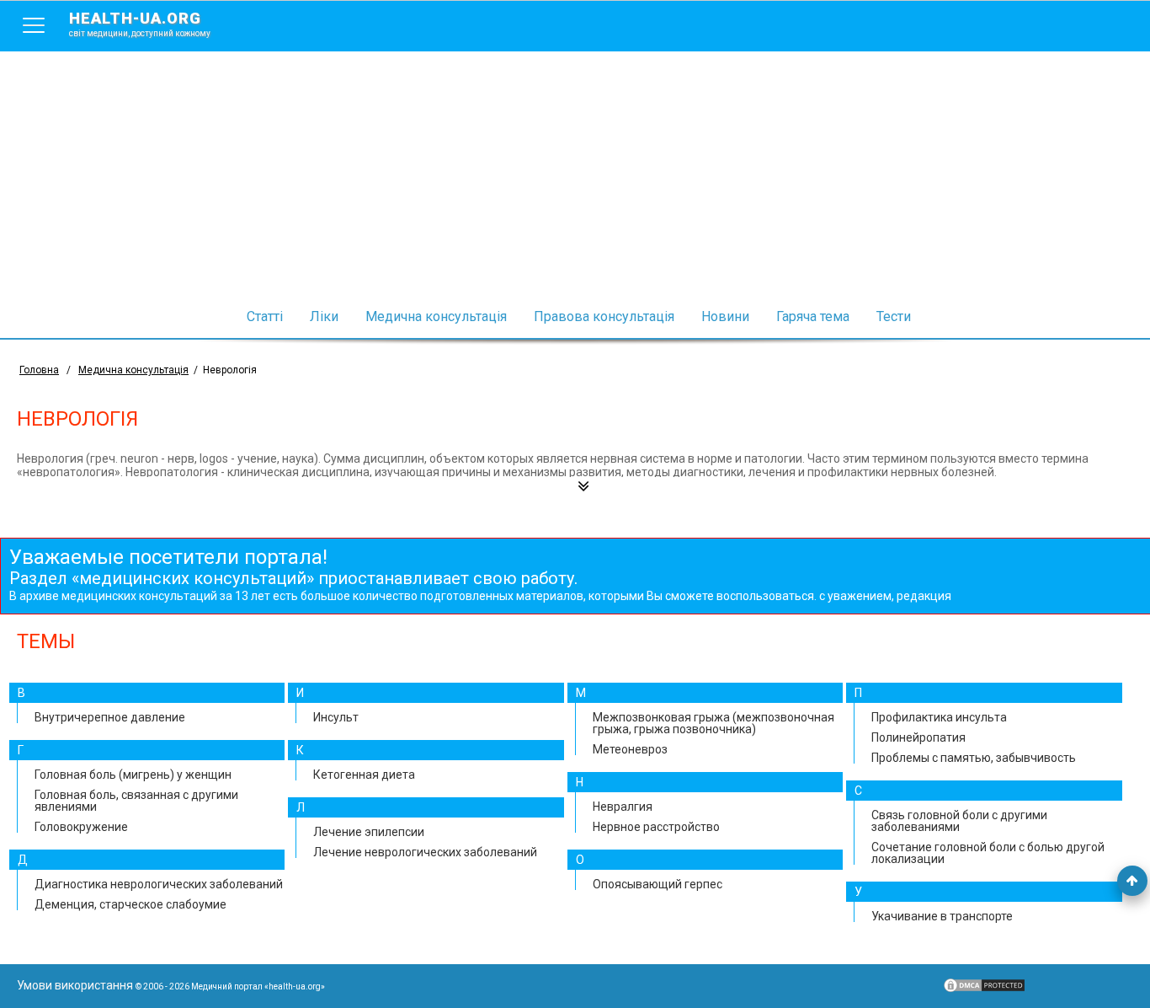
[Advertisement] (575, 178)
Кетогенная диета (364, 774)
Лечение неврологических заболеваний (425, 852)
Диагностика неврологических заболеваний (159, 884)
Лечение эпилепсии (368, 832)
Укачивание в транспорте (942, 916)
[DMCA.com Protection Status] (984, 989)
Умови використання (75, 985)
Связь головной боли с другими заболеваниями (959, 821)
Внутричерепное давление (110, 717)
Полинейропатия (918, 737)
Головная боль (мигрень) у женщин (133, 774)
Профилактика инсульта (939, 717)
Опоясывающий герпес (657, 884)
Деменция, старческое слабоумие (130, 904)
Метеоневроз (630, 749)
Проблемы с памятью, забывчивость (973, 757)
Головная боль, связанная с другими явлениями (136, 800)
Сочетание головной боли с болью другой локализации (988, 853)
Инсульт (336, 717)
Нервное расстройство (656, 827)
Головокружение (81, 827)
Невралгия (622, 806)
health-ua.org (139, 23)
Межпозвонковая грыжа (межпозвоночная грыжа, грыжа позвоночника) (713, 723)
